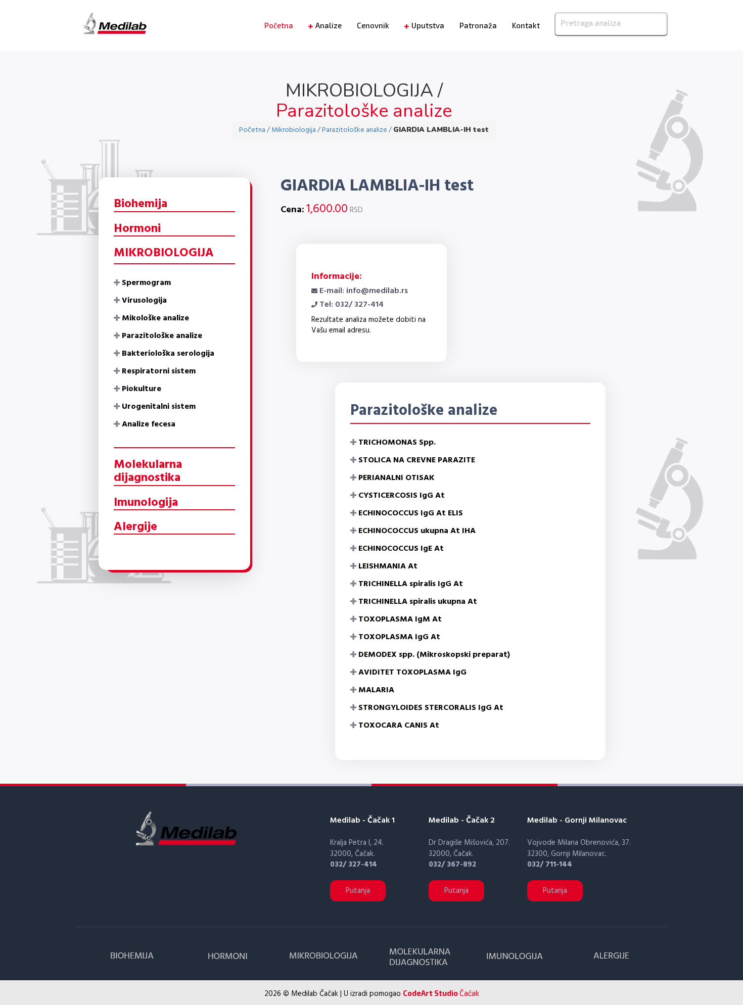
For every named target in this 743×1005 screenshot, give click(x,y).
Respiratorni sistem (159, 371)
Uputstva (427, 25)
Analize (328, 25)
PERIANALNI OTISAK (396, 478)
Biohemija (140, 204)
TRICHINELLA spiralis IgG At (410, 584)
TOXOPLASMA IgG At (399, 637)
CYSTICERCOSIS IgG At (401, 495)
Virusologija (144, 300)
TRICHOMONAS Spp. (397, 442)
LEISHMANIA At (387, 566)
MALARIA (376, 690)
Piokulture (141, 389)
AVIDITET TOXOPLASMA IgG (412, 672)
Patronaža (478, 25)
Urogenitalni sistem (159, 406)
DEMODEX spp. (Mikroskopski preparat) (434, 654)
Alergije (135, 527)
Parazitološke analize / (357, 130)
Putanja (358, 891)
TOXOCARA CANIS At (398, 725)
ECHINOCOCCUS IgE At (401, 548)
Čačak (441, 992)
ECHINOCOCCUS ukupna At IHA (417, 531)
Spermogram (146, 283)
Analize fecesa (148, 424)
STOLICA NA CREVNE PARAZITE (416, 460)
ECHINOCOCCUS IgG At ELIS (410, 513)
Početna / (255, 130)
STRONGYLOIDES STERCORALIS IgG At (430, 707)
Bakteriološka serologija (168, 353)
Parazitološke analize (162, 336)
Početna (278, 25)
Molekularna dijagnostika (148, 471)
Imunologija (146, 502)
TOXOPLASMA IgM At (400, 619)
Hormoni (137, 228)
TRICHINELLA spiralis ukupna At (417, 601)
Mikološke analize (155, 318)
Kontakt (526, 25)
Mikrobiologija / (296, 130)
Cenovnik (373, 25)
